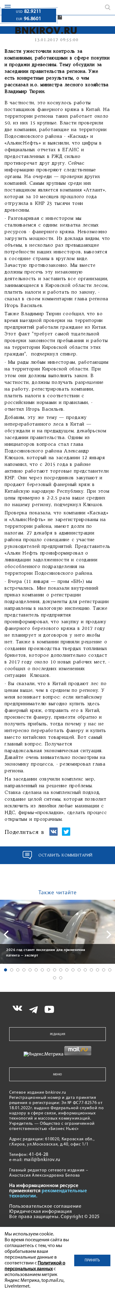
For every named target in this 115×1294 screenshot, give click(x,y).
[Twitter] (66, 834)
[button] (5, 970)
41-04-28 (38, 1154)
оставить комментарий (65, 855)
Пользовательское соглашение (45, 1206)
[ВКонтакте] (53, 834)
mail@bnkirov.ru (42, 1159)
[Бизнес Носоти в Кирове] (40, 30)
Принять (92, 1260)
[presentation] (6, 934)
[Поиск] (107, 7)
